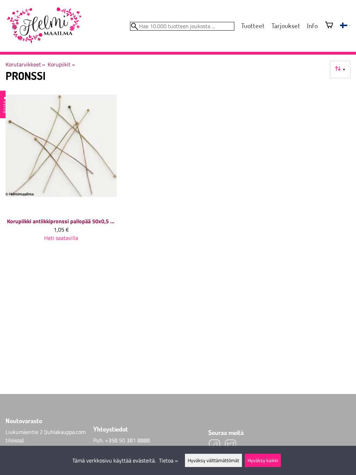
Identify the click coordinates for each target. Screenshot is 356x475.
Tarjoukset (286, 25)
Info (312, 25)
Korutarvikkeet (25, 64)
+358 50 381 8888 (127, 440)
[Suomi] (345, 26)
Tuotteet (253, 25)
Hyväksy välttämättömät (213, 460)
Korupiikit (61, 64)
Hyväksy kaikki (263, 460)
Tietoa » (168, 460)
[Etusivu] (44, 26)
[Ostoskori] (329, 25)
